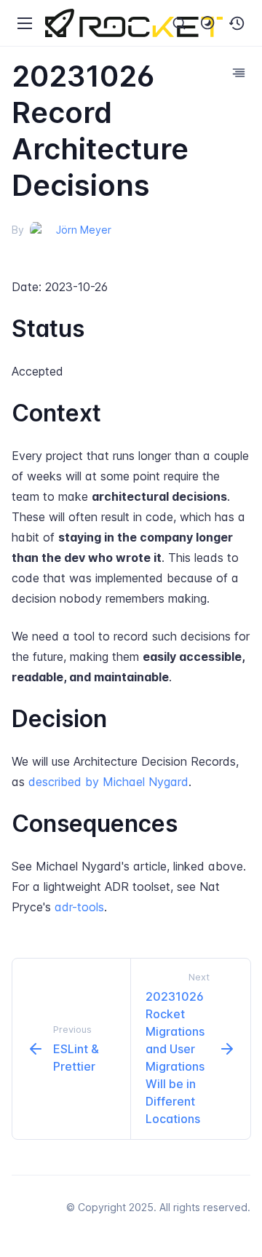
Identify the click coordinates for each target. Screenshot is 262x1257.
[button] (237, 23)
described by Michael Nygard (108, 781)
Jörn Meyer (83, 229)
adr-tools (79, 907)
